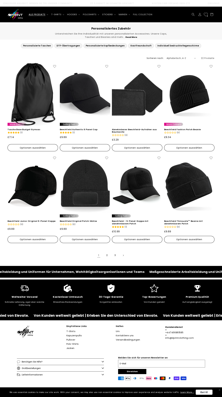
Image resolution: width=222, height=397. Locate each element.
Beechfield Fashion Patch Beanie (182, 129)
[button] (38, 14)
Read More (131, 37)
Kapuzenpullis (74, 335)
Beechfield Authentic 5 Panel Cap (79, 129)
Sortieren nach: (155, 58)
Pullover (70, 339)
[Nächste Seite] (123, 255)
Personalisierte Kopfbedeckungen (105, 45)
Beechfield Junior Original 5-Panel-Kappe (32, 221)
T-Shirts (71, 331)
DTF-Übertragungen (68, 45)
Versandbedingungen (128, 339)
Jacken (70, 348)
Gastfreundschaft (141, 45)
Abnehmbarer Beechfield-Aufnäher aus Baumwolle (134, 130)
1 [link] (98, 255)
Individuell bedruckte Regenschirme (178, 45)
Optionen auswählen (33, 147)
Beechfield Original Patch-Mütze (78, 221)
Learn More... (187, 392)
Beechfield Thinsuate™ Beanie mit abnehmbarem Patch (183, 222)
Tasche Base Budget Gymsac (24, 129)
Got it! (204, 392)
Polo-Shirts (72, 343)
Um (118, 331)
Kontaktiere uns (125, 335)
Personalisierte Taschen (37, 45)
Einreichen (132, 371)
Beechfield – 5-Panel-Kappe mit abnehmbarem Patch (130, 222)
